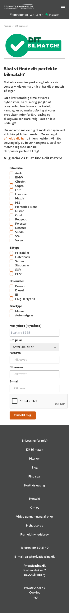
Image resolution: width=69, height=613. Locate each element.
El (16, 294)
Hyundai (21, 194)
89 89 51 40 (40, 547)
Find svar (34, 476)
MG (17, 202)
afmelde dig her (15, 138)
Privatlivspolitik (34, 588)
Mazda (19, 198)
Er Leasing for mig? (34, 440)
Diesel (19, 290)
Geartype (16, 306)
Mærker (34, 458)
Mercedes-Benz (26, 207)
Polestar (20, 223)
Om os (34, 507)
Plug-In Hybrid (25, 299)
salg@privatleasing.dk (40, 556)
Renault (20, 228)
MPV (18, 274)
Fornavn (15, 353)
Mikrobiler (22, 253)
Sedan (19, 261)
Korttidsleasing (34, 485)
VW (17, 236)
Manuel (20, 311)
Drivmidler (17, 281)
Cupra (19, 186)
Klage (34, 597)
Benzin (20, 286)
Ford (18, 190)
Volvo (19, 240)
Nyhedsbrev (34, 525)
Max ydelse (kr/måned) (25, 325)
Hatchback (22, 257)
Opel (18, 215)
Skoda (19, 232)
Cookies (34, 592)
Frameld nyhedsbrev (34, 534)
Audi (18, 173)
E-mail (14, 381)
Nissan (19, 211)
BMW (19, 177)
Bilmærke (16, 168)
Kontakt (34, 498)
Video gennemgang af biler (34, 516)
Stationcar (22, 265)
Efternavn (16, 367)
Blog (34, 467)
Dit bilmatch (34, 449)
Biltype (14, 247)
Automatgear (24, 315)
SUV (18, 269)
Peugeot (21, 219)
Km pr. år (16, 340)
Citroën (20, 181)
